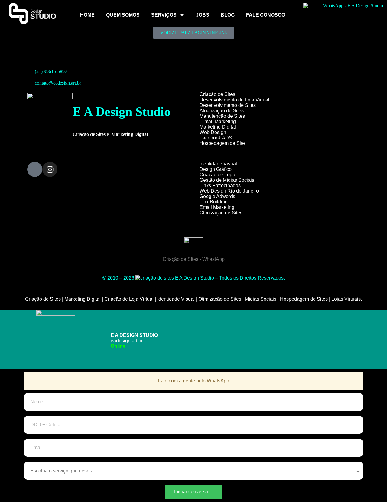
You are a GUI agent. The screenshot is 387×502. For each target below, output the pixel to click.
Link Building (214, 201)
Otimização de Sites (221, 212)
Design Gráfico (216, 169)
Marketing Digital (218, 126)
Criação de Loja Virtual (129, 299)
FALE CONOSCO (265, 15)
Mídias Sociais (260, 299)
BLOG (228, 15)
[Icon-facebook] (34, 169)
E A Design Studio (122, 112)
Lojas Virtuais (346, 299)
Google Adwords (217, 196)
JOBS (202, 15)
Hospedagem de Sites (304, 299)
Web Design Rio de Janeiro (229, 190)
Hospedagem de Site (222, 143)
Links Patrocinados (220, 185)
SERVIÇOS (164, 15)
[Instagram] (49, 169)
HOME (87, 15)
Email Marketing (217, 207)
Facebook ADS (216, 137)
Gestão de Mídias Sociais (227, 180)
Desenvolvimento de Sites (228, 105)
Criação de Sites (217, 94)
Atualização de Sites (222, 110)
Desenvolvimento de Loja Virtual (234, 99)
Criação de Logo (217, 174)
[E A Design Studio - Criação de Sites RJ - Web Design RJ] (154, 277)
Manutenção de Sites (222, 116)
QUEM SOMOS (123, 15)
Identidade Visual (218, 163)
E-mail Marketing (218, 121)
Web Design (213, 132)
